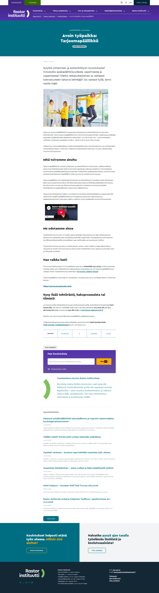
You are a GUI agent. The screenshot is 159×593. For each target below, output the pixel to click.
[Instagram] (29, 582)
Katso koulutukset (36, 550)
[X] (23, 582)
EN (130, 2)
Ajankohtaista (62, 16)
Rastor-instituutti (139, 11)
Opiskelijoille (16, 2)
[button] (45, 11)
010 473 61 (116, 570)
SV (126, 2)
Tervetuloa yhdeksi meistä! (87, 271)
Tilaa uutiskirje (97, 550)
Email (108, 333)
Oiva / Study (142, 2)
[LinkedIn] (26, 582)
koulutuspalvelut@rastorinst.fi (124, 572)
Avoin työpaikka (79, 46)
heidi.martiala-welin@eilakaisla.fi (56, 325)
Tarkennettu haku (58, 369)
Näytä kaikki (51, 519)
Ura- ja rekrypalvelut (86, 11)
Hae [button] (103, 361)
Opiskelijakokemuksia (113, 11)
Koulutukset (38, 11)
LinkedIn (94, 333)
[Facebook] (20, 582)
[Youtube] (32, 582)
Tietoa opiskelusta (60, 11)
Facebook (65, 333)
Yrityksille (32, 2)
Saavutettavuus (114, 578)
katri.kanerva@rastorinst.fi (92, 310)
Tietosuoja (113, 576)
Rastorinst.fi (37, 16)
